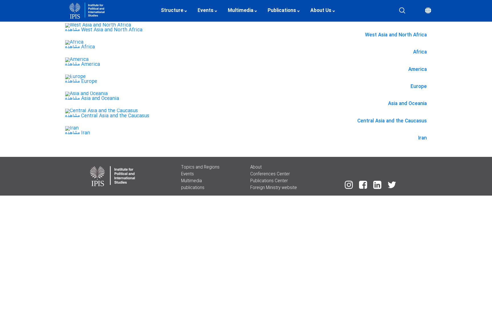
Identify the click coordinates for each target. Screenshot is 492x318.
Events (187, 174)
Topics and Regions (200, 167)
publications (192, 187)
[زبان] (428, 11)
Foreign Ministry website (273, 187)
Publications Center (269, 181)
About (256, 167)
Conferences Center (270, 174)
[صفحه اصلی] (146, 11)
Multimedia (191, 181)
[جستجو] (402, 11)
